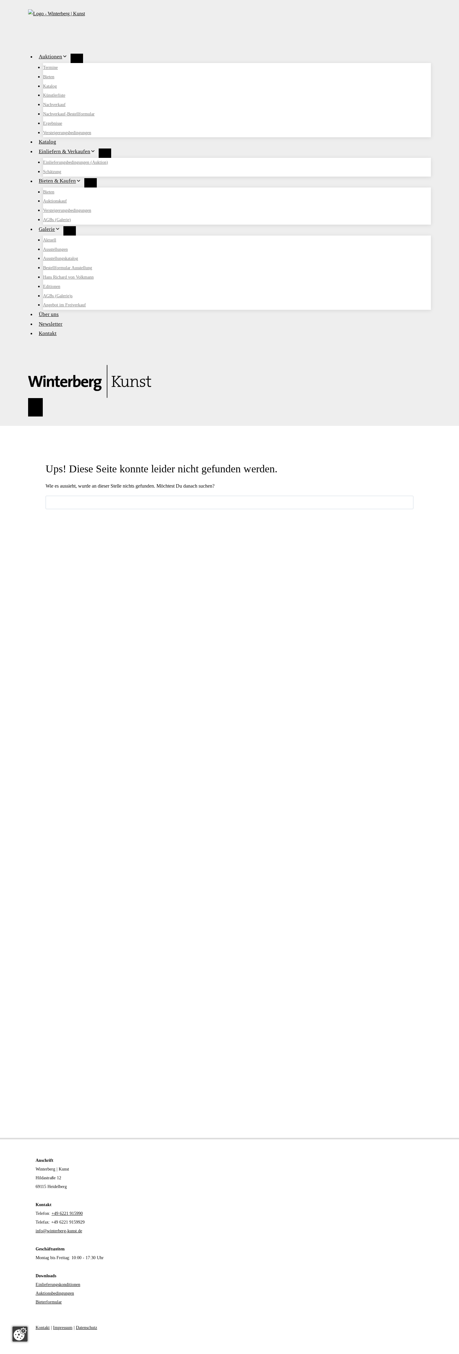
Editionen (51, 286)
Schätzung (52, 171)
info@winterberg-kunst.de (59, 1231)
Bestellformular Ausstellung (67, 267)
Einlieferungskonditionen (58, 1284)
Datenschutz (86, 1327)
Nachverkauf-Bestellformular (69, 114)
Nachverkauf (54, 104)
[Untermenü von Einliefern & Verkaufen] (105, 153)
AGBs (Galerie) (57, 219)
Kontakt (48, 333)
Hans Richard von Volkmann (68, 277)
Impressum (62, 1327)
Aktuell (49, 240)
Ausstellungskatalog (60, 258)
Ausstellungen (55, 249)
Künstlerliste (54, 95)
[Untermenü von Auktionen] (77, 58)
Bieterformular (49, 1302)
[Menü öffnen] (35, 407)
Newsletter (50, 324)
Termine (50, 67)
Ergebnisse (52, 123)
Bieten (48, 77)
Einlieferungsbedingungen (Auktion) (75, 162)
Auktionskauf (55, 201)
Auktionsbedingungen (55, 1293)
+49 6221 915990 (67, 1213)
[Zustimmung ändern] (19, 1334)
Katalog (50, 86)
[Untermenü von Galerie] (69, 231)
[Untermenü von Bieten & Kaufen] (90, 183)
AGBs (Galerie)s (57, 296)
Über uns (49, 314)
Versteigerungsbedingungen (67, 132)
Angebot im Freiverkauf (64, 305)
